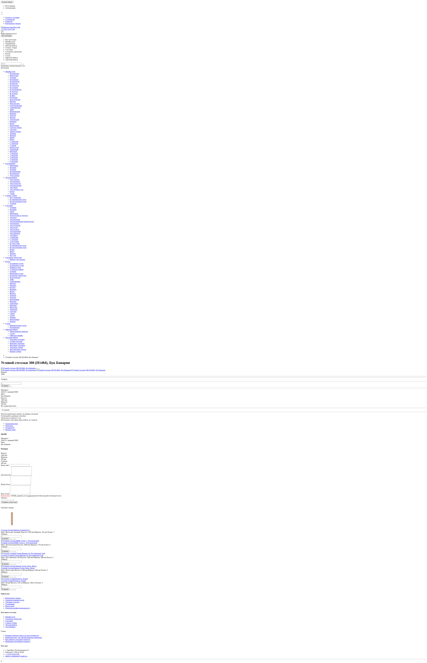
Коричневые (14, 126)
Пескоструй (14, 148)
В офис (12, 96)
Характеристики (11, 424)
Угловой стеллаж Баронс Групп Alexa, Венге (18, 568)
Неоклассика (15, 104)
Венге (12, 140)
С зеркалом (14, 142)
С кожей (13, 146)
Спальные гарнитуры (13, 257)
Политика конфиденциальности (17, 608)
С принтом (14, 144)
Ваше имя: (5, 465)
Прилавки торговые (17, 345)
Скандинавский (16, 106)
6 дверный (14, 162)
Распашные (14, 80)
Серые (12, 193)
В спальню (14, 88)
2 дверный (14, 154)
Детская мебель (11, 177)
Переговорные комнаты (19, 331)
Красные (13, 301)
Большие (13, 209)
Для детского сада (16, 189)
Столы (7, 323)
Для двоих (14, 187)
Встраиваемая (15, 171)
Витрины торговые (17, 343)
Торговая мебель (11, 337)
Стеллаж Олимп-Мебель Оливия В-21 (15, 530)
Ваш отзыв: (5, 494)
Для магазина (15, 219)
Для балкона (14, 223)
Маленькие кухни (16, 273)
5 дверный (14, 160)
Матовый (13, 152)
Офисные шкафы (16, 335)
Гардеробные (10, 164)
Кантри (12, 118)
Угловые (13, 78)
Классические (15, 100)
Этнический (14, 120)
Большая (13, 167)
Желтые (13, 293)
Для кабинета (15, 233)
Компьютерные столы (18, 325)
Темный (13, 134)
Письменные (15, 327)
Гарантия (8, 21)
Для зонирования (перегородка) (22, 221)
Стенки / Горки (11, 195)
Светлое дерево (16, 128)
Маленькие (14, 165)
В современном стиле (18, 199)
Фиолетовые (14, 319)
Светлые (13, 311)
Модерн (13, 102)
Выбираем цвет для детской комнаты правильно (23, 637)
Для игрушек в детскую (19, 215)
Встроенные (14, 74)
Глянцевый (14, 150)
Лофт (12, 110)
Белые (12, 124)
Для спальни (14, 175)
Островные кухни (16, 263)
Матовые (13, 305)
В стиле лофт (15, 243)
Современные (15, 281)
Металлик (13, 307)
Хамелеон (13, 309)
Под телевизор (15, 197)
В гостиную (14, 86)
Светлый (13, 130)
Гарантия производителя (14, 600)
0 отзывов (5, 410)
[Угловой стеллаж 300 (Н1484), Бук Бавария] (18, 368)
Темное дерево (15, 132)
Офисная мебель (11, 329)
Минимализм (15, 112)
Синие (12, 315)
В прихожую (14, 82)
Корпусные (14, 76)
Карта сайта (9, 606)
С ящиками (14, 237)
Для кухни (14, 227)
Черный (13, 136)
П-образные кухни (17, 265)
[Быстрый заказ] (11, 386)
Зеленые (13, 295)
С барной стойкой (16, 269)
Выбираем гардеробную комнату (17, 641)
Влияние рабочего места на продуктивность (22, 635)
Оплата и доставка (12, 17)
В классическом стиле (18, 201)
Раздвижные (14, 173)
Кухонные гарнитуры (18, 275)
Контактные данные (13, 23)
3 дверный (14, 156)
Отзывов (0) (9, 428)
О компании (10, 19)
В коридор (14, 84)
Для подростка (15, 183)
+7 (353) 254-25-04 (8, 29)
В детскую (14, 92)
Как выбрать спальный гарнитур (17, 639)
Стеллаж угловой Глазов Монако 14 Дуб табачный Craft (22, 555)
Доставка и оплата (12, 602)
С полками (14, 239)
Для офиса (14, 235)
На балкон (14, 98)
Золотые (13, 297)
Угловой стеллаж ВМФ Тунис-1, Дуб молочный (19, 543)
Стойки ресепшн (16, 341)
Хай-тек (13, 116)
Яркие (12, 138)
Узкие (12, 211)
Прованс (13, 114)
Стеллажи (9, 205)
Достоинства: (6, 475)
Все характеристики (8, 406)
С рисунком (14, 241)
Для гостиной (15, 225)
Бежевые (13, 122)
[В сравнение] (39, 368)
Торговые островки (17, 339)
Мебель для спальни (17, 259)
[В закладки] (37, 368)
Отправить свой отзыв (9, 502)
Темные (13, 317)
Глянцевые (14, 303)
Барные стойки (15, 351)
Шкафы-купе (10, 72)
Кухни (7, 261)
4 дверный (14, 158)
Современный (15, 108)
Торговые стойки (16, 347)
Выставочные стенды (18, 349)
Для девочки (14, 179)
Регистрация (10, 6)
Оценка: (4, 498)
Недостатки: (5, 484)
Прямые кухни (15, 267)
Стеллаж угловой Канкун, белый (13, 581)
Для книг (13, 217)
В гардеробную (15, 90)
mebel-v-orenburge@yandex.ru (16, 656)
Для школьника (15, 185)
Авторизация (10, 8)
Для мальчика (15, 181)
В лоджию (14, 94)
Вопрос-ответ (10, 430)
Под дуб (13, 255)
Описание (9, 426)
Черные (13, 253)
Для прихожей (15, 231)
